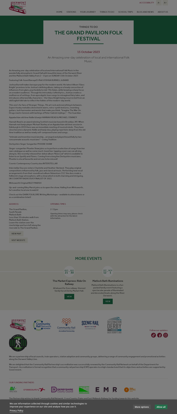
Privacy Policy (16, 410)
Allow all (161, 406)
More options (142, 406)
